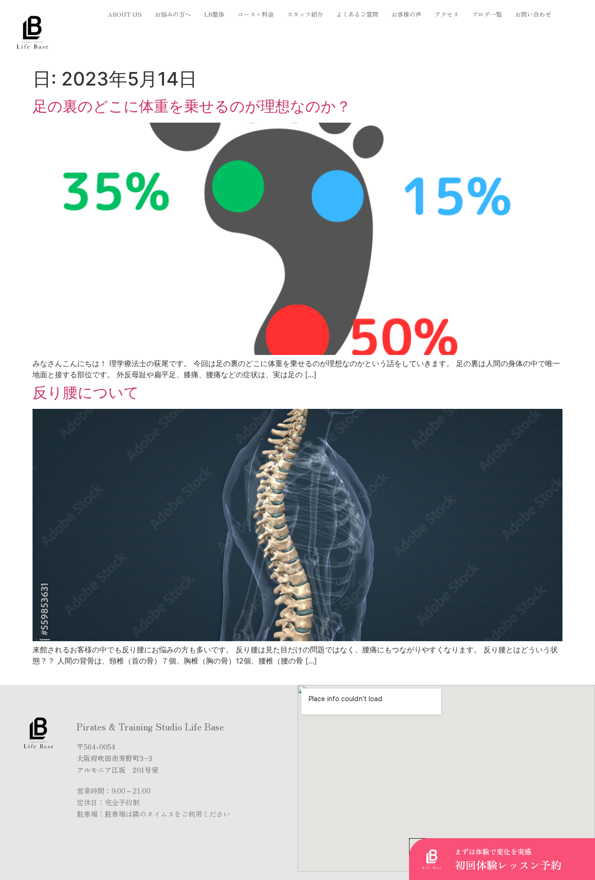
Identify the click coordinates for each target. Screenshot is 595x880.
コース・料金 (256, 14)
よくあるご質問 (357, 14)
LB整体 (214, 14)
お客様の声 (406, 14)
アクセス (447, 14)
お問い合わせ (533, 14)
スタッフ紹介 (305, 14)
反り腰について (86, 392)
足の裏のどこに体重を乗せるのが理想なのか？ (192, 106)
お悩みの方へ (173, 14)
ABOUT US (125, 14)
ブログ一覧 (487, 14)
